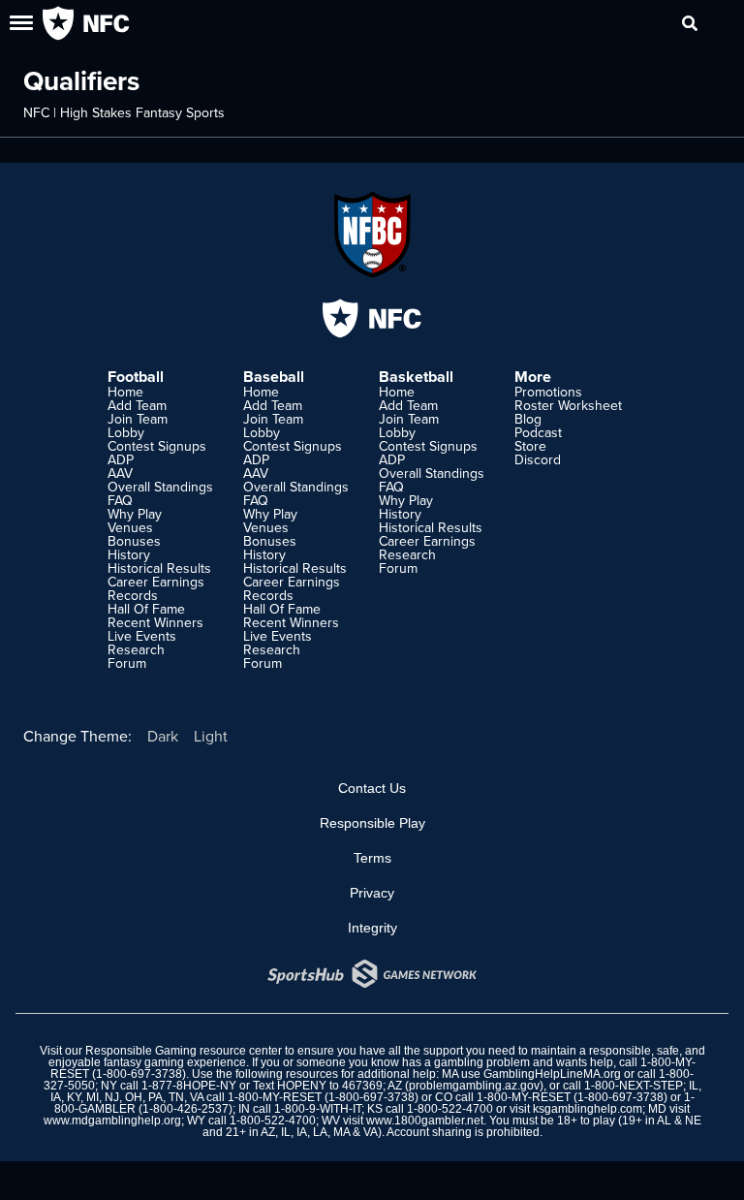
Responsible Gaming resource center (183, 1051)
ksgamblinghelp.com (587, 1109)
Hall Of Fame (146, 608)
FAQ (120, 500)
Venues (130, 527)
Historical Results (159, 568)
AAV (120, 473)
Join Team (138, 418)
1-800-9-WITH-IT (317, 1109)
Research (136, 649)
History (129, 554)
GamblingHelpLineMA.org (552, 1074)
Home (125, 391)
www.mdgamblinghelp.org (112, 1120)
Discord (537, 459)
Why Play (135, 513)
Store (530, 446)
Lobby (126, 432)
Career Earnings (156, 581)
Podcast (538, 432)
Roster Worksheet (568, 405)
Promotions (548, 391)
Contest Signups (157, 446)
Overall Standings (160, 486)
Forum (127, 663)
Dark (162, 735)
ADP (121, 459)
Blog (528, 418)
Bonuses (134, 541)
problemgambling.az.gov (474, 1085)
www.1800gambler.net (424, 1120)
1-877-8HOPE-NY (188, 1085)
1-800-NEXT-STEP (633, 1085)
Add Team (137, 405)
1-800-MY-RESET (275, 1097)
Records (133, 595)
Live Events (142, 636)
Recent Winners (155, 622)
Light (211, 735)
